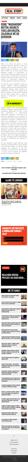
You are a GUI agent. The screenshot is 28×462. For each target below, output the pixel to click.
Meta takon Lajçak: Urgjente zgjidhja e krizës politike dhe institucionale (12, 202)
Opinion (19, 18)
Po (5, 237)
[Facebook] (2, 60)
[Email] (17, 60)
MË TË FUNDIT (14, 290)
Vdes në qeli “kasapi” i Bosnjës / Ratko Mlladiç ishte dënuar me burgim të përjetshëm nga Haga (10, 345)
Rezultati (23, 243)
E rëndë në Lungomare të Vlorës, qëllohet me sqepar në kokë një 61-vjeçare (11, 386)
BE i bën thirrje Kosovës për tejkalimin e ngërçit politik (10, 358)
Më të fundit (5, 18)
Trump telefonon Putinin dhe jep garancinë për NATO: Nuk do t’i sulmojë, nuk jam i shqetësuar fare (11, 317)
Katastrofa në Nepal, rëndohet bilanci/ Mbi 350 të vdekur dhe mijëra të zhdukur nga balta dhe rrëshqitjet (11, 324)
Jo (5, 240)
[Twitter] (5, 60)
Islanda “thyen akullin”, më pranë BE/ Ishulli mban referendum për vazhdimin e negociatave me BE (11, 366)
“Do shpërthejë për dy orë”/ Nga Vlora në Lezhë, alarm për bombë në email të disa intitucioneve (11, 380)
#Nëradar (12, 18)
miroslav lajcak (8, 161)
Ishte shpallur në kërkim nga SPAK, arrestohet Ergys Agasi (9, 420)
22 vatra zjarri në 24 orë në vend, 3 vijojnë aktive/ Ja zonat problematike (11, 303)
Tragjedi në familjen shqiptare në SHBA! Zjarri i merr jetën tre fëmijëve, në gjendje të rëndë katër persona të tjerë (11, 407)
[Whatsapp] (10, 60)
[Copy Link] (15, 60)
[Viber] (12, 60)
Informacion (14, 448)
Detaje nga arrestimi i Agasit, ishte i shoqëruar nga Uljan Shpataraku (10, 413)
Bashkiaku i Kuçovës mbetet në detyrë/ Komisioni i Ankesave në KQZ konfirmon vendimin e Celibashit (10, 352)
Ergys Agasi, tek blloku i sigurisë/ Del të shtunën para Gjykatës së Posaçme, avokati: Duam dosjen (10, 373)
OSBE (14, 161)
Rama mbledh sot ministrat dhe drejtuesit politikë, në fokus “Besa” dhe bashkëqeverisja (11, 310)
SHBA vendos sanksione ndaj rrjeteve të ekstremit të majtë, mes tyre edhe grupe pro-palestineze (11, 428)
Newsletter (14, 452)
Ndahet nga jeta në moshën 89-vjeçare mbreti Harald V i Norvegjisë (10, 296)
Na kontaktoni (14, 450)
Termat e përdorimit (14, 442)
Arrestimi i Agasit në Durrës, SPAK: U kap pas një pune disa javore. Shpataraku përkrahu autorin (11, 400)
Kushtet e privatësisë (14, 444)
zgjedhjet (19, 161)
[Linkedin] (7, 60)
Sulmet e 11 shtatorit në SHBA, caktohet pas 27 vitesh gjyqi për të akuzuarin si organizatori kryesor (10, 393)
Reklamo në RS (14, 440)
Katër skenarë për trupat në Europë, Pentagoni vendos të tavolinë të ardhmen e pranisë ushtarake (11, 331)
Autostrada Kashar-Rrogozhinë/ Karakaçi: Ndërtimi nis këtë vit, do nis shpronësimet (11, 337)
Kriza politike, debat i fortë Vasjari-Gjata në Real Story (14, 173)
